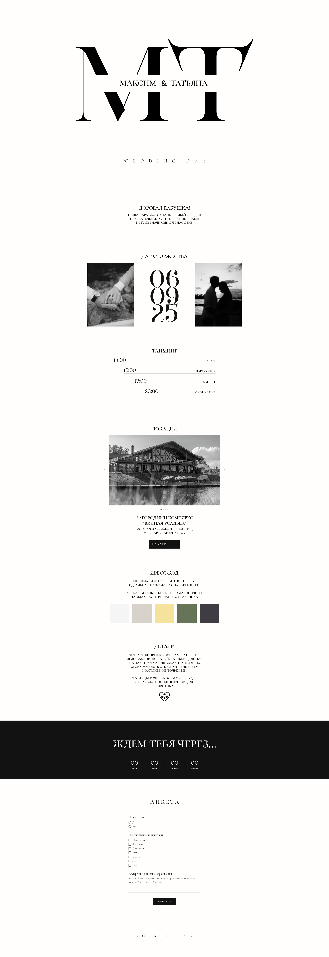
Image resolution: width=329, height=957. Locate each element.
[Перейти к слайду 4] (167, 509)
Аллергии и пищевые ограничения (150, 874)
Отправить (164, 901)
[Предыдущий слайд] (104, 470)
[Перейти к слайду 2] (163, 509)
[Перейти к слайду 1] (161, 509)
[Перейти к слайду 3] (165, 509)
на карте (159, 544)
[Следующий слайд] (224, 470)
